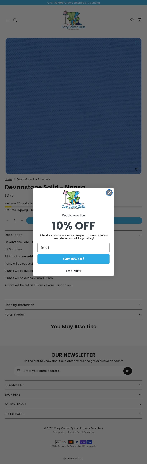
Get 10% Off (73, 258)
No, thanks (73, 271)
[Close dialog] (109, 193)
